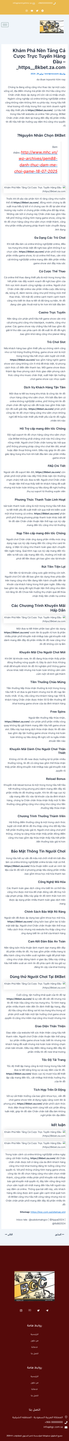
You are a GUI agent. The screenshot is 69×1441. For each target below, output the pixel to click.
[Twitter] (38, 1311)
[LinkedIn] (30, 1311)
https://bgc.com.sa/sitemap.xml (48, 1212)
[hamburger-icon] (5, 24)
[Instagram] (21, 1311)
